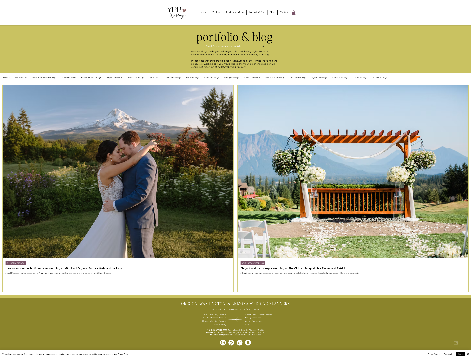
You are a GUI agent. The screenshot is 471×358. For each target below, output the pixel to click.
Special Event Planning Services (258, 314)
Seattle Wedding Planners (214, 318)
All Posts (6, 77)
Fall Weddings (192, 77)
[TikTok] (239, 342)
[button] (204, 12)
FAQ (247, 324)
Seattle (245, 309)
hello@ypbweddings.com (232, 67)
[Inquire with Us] (455, 343)
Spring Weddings (231, 77)
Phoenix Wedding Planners (214, 321)
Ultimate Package (379, 77)
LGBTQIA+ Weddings (275, 77)
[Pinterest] (231, 342)
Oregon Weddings (114, 77)
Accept (460, 354)
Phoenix (255, 309)
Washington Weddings (91, 77)
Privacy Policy (220, 324)
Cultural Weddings (252, 77)
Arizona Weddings (135, 77)
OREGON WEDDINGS (15, 263)
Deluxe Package (360, 77)
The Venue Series (68, 77)
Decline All (448, 354)
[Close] (468, 354)
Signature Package (319, 77)
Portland (238, 309)
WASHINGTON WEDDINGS (253, 263)
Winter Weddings (211, 77)
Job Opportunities (253, 318)
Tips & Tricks (154, 77)
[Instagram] (223, 342)
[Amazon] (248, 342)
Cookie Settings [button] (434, 354)
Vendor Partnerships (253, 321)
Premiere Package (340, 77)
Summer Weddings (172, 77)
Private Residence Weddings (44, 77)
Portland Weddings (297, 77)
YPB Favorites (21, 77)
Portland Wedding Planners (214, 314)
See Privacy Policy (121, 354)
